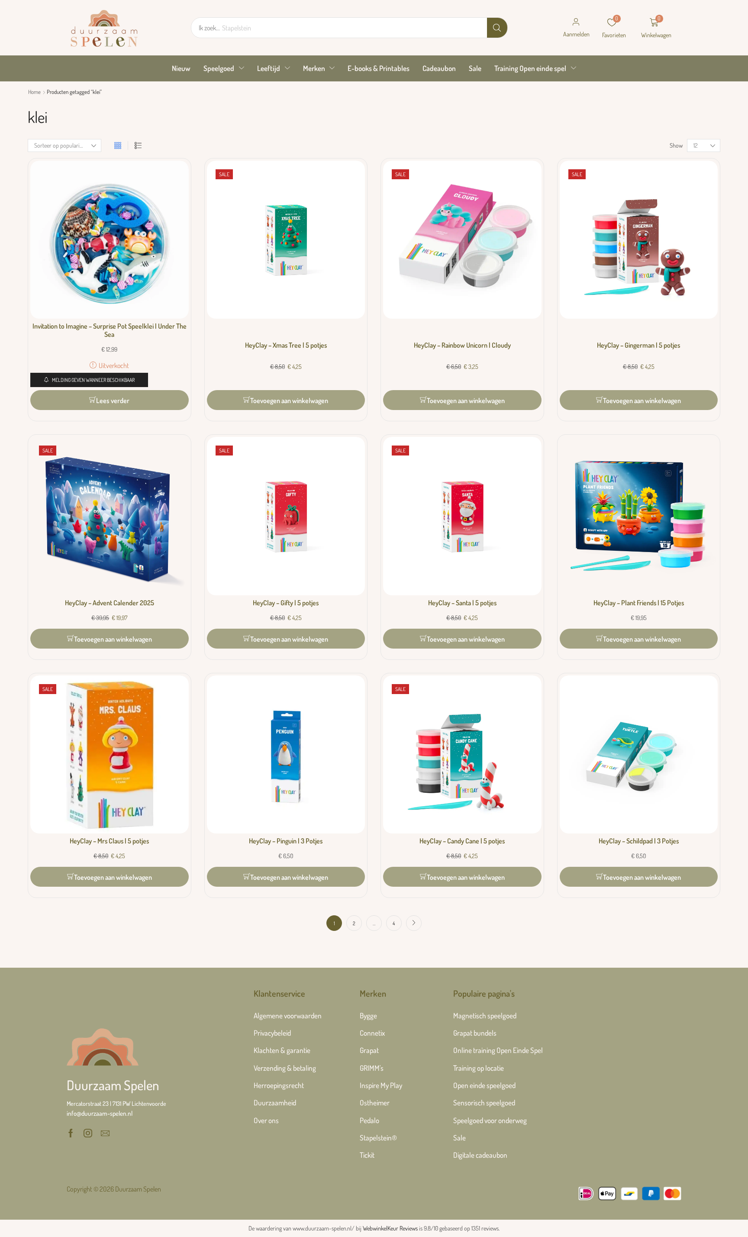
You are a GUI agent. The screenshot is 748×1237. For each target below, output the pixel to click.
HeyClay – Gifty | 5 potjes (286, 602)
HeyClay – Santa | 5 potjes (462, 602)
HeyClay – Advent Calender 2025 (109, 602)
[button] (576, 27)
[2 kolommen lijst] (138, 146)
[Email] (105, 1133)
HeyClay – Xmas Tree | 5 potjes (286, 345)
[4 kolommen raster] (118, 146)
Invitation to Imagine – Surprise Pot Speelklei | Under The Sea (109, 330)
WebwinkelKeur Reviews (390, 1228)
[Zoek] (497, 28)
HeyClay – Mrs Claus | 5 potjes (109, 841)
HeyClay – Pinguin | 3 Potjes (285, 841)
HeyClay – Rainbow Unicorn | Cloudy (462, 345)
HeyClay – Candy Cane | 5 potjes (462, 841)
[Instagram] (88, 1133)
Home (34, 91)
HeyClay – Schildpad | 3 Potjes (639, 841)
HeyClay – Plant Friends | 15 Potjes (638, 602)
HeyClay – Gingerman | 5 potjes (638, 345)
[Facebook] (71, 1133)
